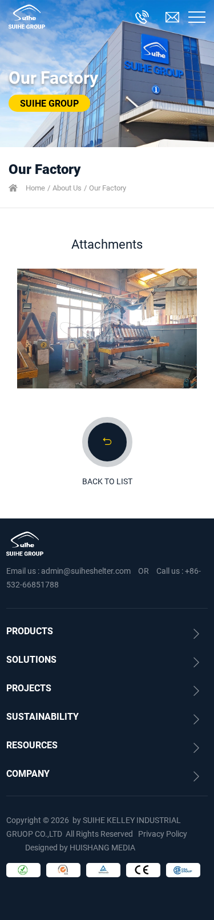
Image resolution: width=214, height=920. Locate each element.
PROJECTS (28, 688)
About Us (67, 188)
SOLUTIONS (31, 659)
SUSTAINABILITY (42, 716)
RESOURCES (32, 745)
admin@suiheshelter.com (86, 570)
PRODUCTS (29, 631)
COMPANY (28, 773)
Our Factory (107, 188)
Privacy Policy (162, 833)
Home (35, 188)
